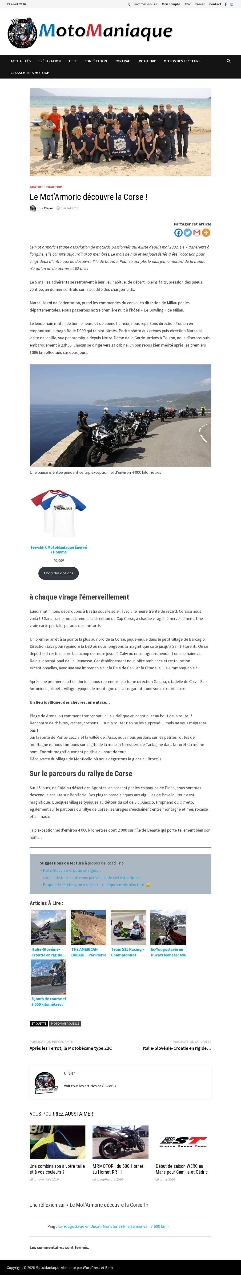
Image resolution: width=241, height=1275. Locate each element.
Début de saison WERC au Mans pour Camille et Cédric (182, 1169)
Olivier (48, 208)
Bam (109, 1267)
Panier (200, 4)
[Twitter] (188, 233)
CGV (188, 4)
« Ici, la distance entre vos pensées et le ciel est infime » (92, 877)
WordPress (91, 1267)
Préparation (49, 61)
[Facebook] (226, 4)
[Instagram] (231, 4)
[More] (206, 233)
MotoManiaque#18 (65, 1023)
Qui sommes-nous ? (142, 4)
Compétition (95, 61)
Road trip (147, 61)
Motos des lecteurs (182, 61)
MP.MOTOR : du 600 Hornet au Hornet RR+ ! (117, 1169)
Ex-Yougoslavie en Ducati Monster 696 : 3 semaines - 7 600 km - (113, 1226)
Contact (215, 4)
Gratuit (36, 187)
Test (72, 61)
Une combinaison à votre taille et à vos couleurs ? (57, 1169)
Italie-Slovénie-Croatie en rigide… (73, 870)
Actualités (21, 61)
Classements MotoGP (30, 72)
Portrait (123, 61)
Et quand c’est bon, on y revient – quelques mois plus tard (94, 884)
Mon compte (171, 4)
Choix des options (58, 573)
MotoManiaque (48, 1267)
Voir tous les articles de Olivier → (90, 1085)
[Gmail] (197, 233)
